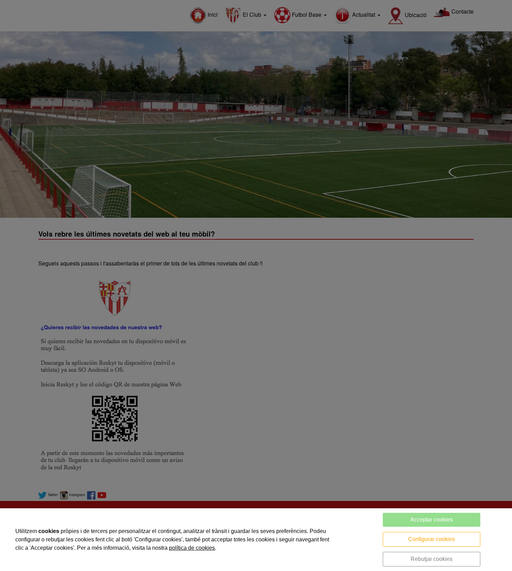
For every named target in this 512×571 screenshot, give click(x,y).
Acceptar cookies (431, 520)
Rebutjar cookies (431, 559)
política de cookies (192, 548)
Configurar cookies (431, 539)
